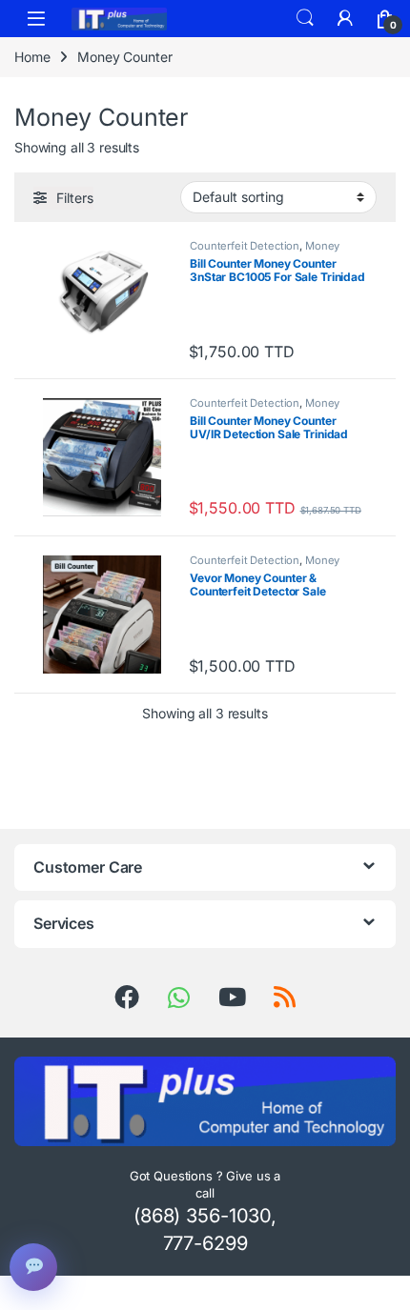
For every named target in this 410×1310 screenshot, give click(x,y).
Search (305, 18)
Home (32, 57)
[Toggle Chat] (33, 1267)
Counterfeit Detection (244, 245)
